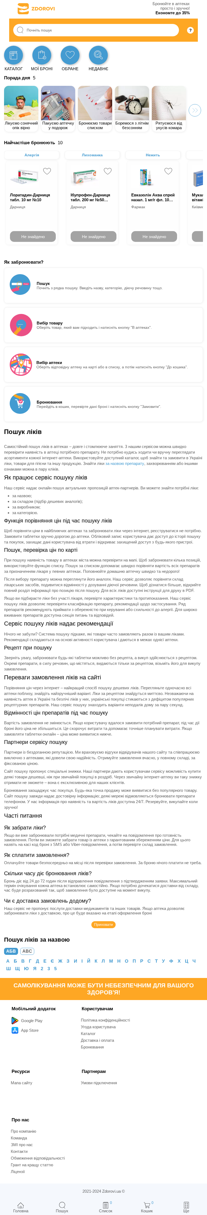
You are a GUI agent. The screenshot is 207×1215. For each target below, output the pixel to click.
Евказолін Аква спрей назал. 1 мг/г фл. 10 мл (153, 197)
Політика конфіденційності (105, 1020)
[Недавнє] (98, 55)
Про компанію (23, 1131)
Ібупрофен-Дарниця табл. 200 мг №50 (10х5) (90, 197)
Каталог (88, 1033)
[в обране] (47, 171)
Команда (19, 1138)
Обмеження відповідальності (38, 1158)
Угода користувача (98, 1027)
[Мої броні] (41, 55)
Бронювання (92, 1047)
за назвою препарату (124, 463)
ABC (27, 951)
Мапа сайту (21, 1082)
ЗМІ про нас (22, 1144)
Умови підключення (99, 1082)
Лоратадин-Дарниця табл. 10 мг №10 (30, 197)
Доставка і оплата (97, 1040)
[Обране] (70, 55)
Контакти (19, 1151)
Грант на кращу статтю (32, 1165)
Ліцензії (18, 1171)
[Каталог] (13, 55)
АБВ (11, 951)
